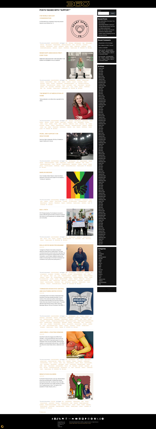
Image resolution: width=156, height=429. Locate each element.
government (51, 403)
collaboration (87, 361)
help (83, 162)
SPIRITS (100, 272)
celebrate (68, 361)
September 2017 (102, 237)
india (71, 403)
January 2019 (101, 212)
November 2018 (102, 215)
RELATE (100, 271)
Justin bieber (61, 364)
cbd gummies (101, 43)
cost (75, 122)
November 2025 (102, 82)
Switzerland (57, 282)
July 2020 (101, 183)
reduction (69, 127)
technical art (68, 282)
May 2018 (101, 225)
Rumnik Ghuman (43, 406)
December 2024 (102, 100)
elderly (41, 123)
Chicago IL (80, 361)
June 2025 (101, 90)
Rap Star (46, 367)
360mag (79, 80)
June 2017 (101, 242)
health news (77, 46)
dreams (47, 277)
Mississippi (64, 322)
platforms (55, 47)
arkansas (56, 317)
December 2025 (102, 81)
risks (74, 127)
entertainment (49, 46)
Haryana (57, 403)
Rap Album (74, 365)
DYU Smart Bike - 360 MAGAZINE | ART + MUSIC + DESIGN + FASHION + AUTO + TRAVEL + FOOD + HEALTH (107, 58)
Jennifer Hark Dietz (67, 238)
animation (87, 272)
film (51, 277)
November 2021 (102, 158)
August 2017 (101, 239)
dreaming (42, 277)
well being (84, 203)
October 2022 (102, 141)
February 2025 (102, 96)
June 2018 (101, 223)
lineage (86, 277)
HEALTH (100, 263)
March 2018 (101, 228)
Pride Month (57, 203)
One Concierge (109, 43)
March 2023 (101, 133)
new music (88, 85)
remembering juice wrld (54, 367)
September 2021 (102, 161)
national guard (77, 322)
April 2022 (101, 150)
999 (78, 359)
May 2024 (101, 111)
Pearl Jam (58, 164)
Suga (72, 367)
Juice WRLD (46, 364)
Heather (100, 47)
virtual (88, 282)
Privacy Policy (85, 423)
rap (70, 365)
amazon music (85, 80)
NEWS (100, 266)
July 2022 (101, 145)
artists (89, 274)
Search (99, 11)
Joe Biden (42, 320)
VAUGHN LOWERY (104, 54)
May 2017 (101, 243)
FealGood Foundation (49, 162)
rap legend (87, 365)
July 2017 (100, 240)
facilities (51, 123)
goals (60, 123)
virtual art (48, 283)
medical (52, 125)
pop (46, 86)
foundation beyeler (68, 277)
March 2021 (101, 171)
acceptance (85, 199)
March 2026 (101, 76)
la (73, 238)
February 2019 (102, 210)
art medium (57, 274)
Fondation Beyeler (58, 277)
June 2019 (101, 204)
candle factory (70, 317)
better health (63, 122)
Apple (55, 81)
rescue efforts (70, 323)
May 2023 (101, 130)
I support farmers (64, 403)
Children (51, 201)
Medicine (90, 125)
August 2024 (101, 106)
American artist (80, 272)
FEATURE (100, 258)
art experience (43, 274)
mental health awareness (45, 47)
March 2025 (101, 95)
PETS (100, 268)
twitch (41, 369)
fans (64, 362)
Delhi (82, 401)
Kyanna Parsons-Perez (71, 320)
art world (70, 274)
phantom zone (56, 280)
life (86, 123)
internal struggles (88, 362)
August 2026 (101, 68)
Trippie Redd (89, 367)
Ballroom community (66, 44)
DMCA (76, 423)
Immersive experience (78, 277)
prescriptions (63, 127)
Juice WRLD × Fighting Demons (51, 332)
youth (89, 203)
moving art (88, 278)
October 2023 (102, 122)
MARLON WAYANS (46, 172)
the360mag (66, 47)
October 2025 (102, 84)
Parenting (51, 203)
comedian (65, 201)
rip (69, 367)
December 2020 (102, 175)
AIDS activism (89, 43)
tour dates (49, 88)
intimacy (58, 85)
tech (62, 282)
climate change (85, 317)
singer (67, 86)
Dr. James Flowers (73, 201)
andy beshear (49, 317)
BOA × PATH (44, 210)
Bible (74, 423)
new (45, 127)
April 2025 (101, 93)
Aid (77, 316)
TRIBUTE (100, 280)
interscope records (51, 85)
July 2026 (101, 70)
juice (41, 364)
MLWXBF (106, 47)
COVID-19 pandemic (66, 275)
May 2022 (101, 149)
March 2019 (101, 209)
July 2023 (101, 126)
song (72, 86)
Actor (90, 199)
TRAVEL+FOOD (102, 279)
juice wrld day (54, 364)
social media (80, 280)
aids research (49, 44)
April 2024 (101, 112)
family (60, 362)
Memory (76, 278)
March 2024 (101, 114)
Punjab (78, 404)
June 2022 (101, 147)
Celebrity (69, 81)
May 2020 (101, 187)
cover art (55, 362)
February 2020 (102, 191)
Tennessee (72, 325)
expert (46, 123)
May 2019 (101, 205)
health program (70, 162)
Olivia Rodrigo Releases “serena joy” (106, 24)
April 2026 (101, 74)
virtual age (42, 283)
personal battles (59, 365)
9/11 (78, 161)
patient (49, 127)
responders (74, 164)
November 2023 (102, 120)
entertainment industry (69, 83)
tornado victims (85, 325)
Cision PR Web (58, 201)
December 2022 (102, 138)
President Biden (57, 323)
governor (76, 319)
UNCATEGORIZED (55, 43)
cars (55, 275)
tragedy (62, 165)
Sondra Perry (87, 280)
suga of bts (77, 367)
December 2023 (102, 119)
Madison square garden (45, 164)
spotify (76, 86)
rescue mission (78, 323)
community (85, 44)
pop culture (51, 86)
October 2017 (101, 236)
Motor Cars (81, 278)
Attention (47, 122)
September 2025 (102, 85)
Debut (85, 81)
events (55, 46)
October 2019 (102, 198)
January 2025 (101, 98)
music (75, 85)
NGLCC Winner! (110, 45)
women (81, 406)
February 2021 (102, 172)
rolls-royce (64, 280)
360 (66, 43)
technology (74, 282)
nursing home (88, 322)
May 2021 (101, 168)
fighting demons (70, 362)
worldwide (86, 406)
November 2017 (102, 234)
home (76, 123)
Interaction (81, 123)
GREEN (100, 260)
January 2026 (102, 79)
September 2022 (102, 142)
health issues (63, 162)
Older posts (43, 412)
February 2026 (102, 77)
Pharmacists (55, 127)
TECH (100, 277)
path (83, 238)
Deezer (47, 83)
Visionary (64, 283)
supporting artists (49, 282)
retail (64, 86)
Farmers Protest (43, 403)
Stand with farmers (60, 406)
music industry (81, 85)
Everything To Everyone (83, 83)
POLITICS (53, 401)
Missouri (70, 322)
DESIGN (100, 255)
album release (88, 359)
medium (70, 278)
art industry (50, 274)
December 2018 (102, 213)
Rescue (63, 323)
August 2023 (101, 125)
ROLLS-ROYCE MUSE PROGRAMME (52, 245)
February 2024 (102, 115)
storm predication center (52, 325)
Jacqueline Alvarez (82, 201)
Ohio (41, 323)
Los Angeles (69, 85)
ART (99, 250)
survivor (85, 164)
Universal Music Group (71, 165)
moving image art (44, 280)
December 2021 (102, 156)
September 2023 (102, 123)
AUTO (100, 252)
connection (79, 81)
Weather (61, 327)
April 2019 (101, 207)
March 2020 (101, 190)
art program (63, 274)
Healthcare (83, 46)
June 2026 (101, 71)
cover (50, 362)
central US (77, 317)
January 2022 (101, 155)
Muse (50, 280)
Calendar (70, 423)
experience (61, 46)
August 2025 (101, 87)
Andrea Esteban (56, 44)
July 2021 (100, 164)
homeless (59, 238)
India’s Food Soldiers (48, 374)
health (71, 46)
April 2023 (101, 131)
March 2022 (101, 152)
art (91, 272)
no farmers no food (66, 404)
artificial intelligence (78, 274)
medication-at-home (76, 125)
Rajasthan (88, 404)
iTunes (63, 85)
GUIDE (100, 261)
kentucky (48, 320)
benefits (57, 122)
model (41, 127)
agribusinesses (76, 401)
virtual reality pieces (56, 283)
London (51, 278)
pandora (42, 86)
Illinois (85, 319)
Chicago (74, 361)
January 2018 (101, 231)
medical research (59, 125)
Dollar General (64, 319)
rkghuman (50, 407)
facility (55, 123)
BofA (41, 238)
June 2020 (101, 185)
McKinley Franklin (63, 278)
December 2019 (102, 194)
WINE (100, 284)
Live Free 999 (73, 364)
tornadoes (42, 327)
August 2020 (101, 182)
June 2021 (101, 166)
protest (73, 404)
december (42, 46)
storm (44, 325)
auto (41, 275)
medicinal (84, 125)
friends (77, 362)
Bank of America (86, 237)
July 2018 (101, 221)
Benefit (51, 122)
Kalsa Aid (76, 403)
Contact (89, 423)
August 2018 (101, 220)
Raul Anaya (88, 238)
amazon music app (52, 361)
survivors (66, 325)
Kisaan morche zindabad (50, 404)
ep (76, 83)
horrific (87, 162)
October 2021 (101, 160)
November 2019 (102, 196)
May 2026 (101, 73)
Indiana (89, 319)
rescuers (85, 323)
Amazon (82, 316)
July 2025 (101, 89)
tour (44, 88)
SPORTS (100, 274)
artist (59, 81)
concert (74, 81)
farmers (87, 401)
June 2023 (101, 128)
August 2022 (101, 144)
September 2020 (102, 180)
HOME (100, 265)
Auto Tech (46, 275)
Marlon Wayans (43, 203)
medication (67, 125)
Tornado (78, 325)
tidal (41, 88)
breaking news (62, 317)
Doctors (87, 122)
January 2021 (101, 174)
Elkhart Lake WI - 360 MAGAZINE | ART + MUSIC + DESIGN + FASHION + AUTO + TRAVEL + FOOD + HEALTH (107, 51)
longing (56, 278)
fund (49, 238)
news (82, 322)
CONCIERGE (101, 254)
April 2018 (101, 226)
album (81, 359)
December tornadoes (48, 319)
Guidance (65, 123)
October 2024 (102, 103)
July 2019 (101, 202)
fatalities (71, 319)
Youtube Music (65, 88)
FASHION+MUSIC (102, 257)
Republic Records (66, 164)
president (50, 323)
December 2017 (102, 232)
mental (89, 46)
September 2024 (102, 104)
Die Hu (45, 238)
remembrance (64, 367)
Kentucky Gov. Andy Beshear (58, 320)
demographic (81, 122)
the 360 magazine (48, 165)
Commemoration (44, 362)
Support (60, 47)
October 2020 (102, 179)
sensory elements (72, 280)
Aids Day (42, 44)
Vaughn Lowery (74, 47)
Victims (56, 327)
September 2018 (102, 218)
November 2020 (102, 177)
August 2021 (101, 163)
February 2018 (102, 229)
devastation (57, 319)
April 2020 (101, 188)
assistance (79, 237)
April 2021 (101, 169)
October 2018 (102, 217)
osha (45, 323)
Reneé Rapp (58, 86)
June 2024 (101, 109)
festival (66, 46)
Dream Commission (88, 275)
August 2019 (101, 201)
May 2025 (101, 92)
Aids (83, 43)
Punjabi (83, 404)
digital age (74, 275)
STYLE (100, 276)
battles (59, 361)
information (42, 85)
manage (47, 125)
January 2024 (101, 117)
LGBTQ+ (90, 201)
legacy (66, 364)
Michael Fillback (57, 322)
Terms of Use (80, 423)
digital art (80, 275)
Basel (51, 275)
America (42, 81)
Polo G (66, 365)
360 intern (90, 47)
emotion (53, 83)
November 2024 (102, 101)
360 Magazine (78, 43)
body (73, 44)
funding (53, 238)
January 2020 (102, 193)
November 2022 (102, 139)
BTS (64, 361)
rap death (81, 365)
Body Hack (78, 44)
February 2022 (102, 153)
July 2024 (101, 107)
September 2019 (102, 199)
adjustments (85, 120)
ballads (63, 81)
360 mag (71, 43)
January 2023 (101, 136)
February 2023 (102, 134)
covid (59, 275)
